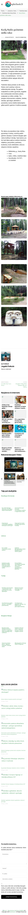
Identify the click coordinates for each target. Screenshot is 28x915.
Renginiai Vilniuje (6, 616)
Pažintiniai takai (23, 10)
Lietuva (3, 536)
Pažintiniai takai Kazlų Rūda (9, 13)
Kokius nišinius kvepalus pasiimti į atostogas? (11, 699)
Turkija (3, 576)
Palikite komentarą (21, 37)
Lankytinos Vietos (11, 10)
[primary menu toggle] (2, 4)
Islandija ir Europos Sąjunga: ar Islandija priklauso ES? (13, 784)
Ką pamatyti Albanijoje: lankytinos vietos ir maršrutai (13, 768)
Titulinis (3, 10)
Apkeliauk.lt (13, 912)
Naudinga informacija (7, 496)
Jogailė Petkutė (9, 37)
